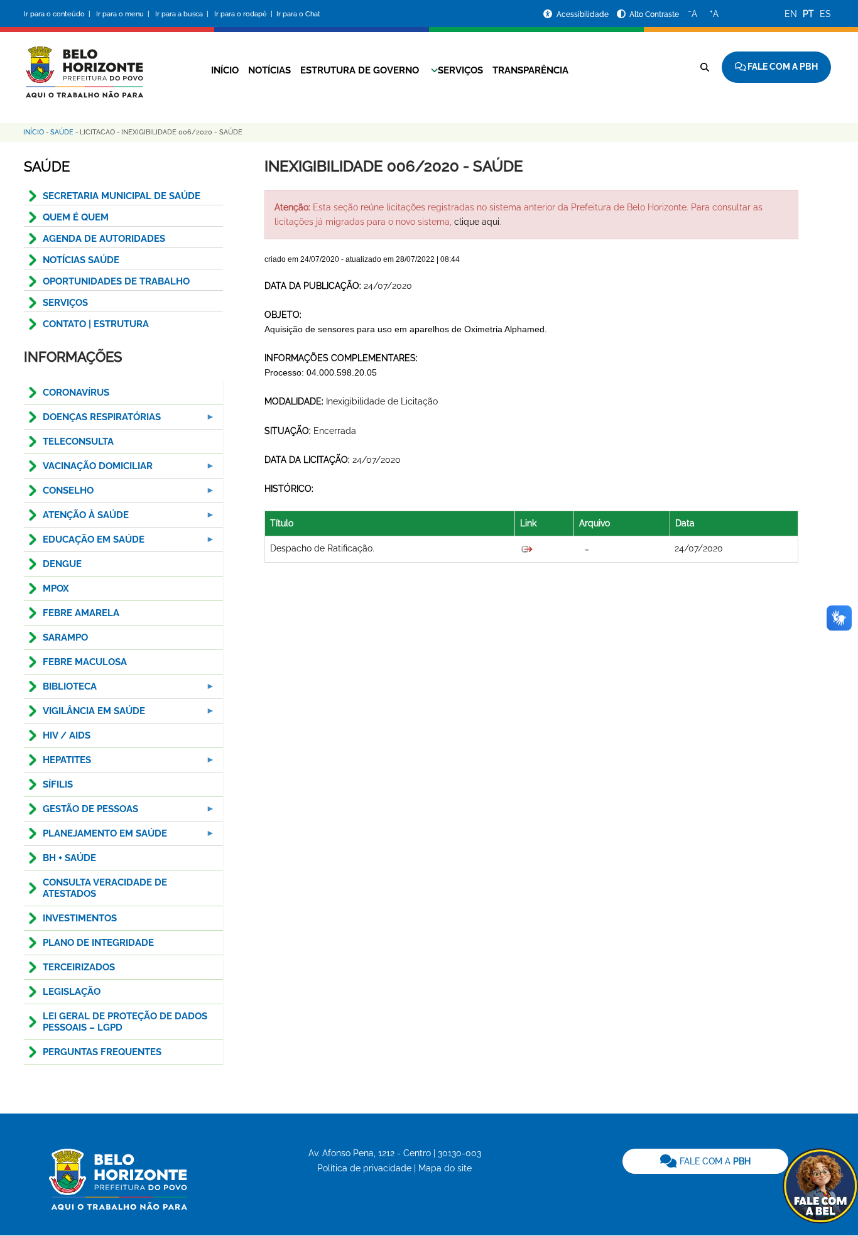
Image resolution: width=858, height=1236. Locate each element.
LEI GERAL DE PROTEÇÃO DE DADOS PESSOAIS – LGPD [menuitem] (125, 1022)
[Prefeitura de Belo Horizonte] (83, 64)
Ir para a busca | (182, 14)
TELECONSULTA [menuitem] (78, 441)
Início (225, 70)
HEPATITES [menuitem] (57, 763)
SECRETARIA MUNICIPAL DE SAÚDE (121, 196)
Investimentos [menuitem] (80, 918)
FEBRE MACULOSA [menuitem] (85, 662)
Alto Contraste (654, 14)
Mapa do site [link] (445, 1168)
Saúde (61, 132)
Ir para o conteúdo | (59, 14)
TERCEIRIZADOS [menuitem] (79, 967)
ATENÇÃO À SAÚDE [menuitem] (76, 518)
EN (791, 14)
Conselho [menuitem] (59, 494)
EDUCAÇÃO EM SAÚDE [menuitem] (84, 543)
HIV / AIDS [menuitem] (66, 735)
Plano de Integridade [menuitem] (98, 942)
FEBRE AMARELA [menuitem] (81, 613)
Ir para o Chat (298, 14)
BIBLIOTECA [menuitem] (60, 690)
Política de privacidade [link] (364, 1168)
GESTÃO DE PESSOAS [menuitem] (81, 812)
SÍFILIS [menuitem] (58, 784)
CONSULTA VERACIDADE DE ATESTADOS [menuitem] (105, 888)
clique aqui (476, 222)
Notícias (269, 70)
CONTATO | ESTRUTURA (96, 324)
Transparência (530, 70)
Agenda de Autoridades (104, 238)
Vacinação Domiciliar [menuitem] (88, 469)
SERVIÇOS (65, 302)
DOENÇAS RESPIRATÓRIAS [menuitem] (92, 420)
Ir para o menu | (123, 14)
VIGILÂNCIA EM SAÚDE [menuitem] (84, 714)
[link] (705, 1161)
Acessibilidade (584, 14)
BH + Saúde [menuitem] (69, 858)
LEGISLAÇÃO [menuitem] (71, 991)
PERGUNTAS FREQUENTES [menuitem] (102, 1052)
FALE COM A (714, 1161)
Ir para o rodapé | (244, 14)
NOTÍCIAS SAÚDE (81, 260)
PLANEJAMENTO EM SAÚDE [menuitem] (95, 837)
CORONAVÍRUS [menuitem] (76, 392)
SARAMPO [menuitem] (65, 637)
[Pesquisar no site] (704, 67)
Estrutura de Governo (359, 70)
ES (825, 14)
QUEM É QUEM (76, 217)
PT (808, 14)
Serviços (460, 70)
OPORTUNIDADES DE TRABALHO (116, 281)
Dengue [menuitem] (62, 564)
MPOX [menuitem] (56, 588)
